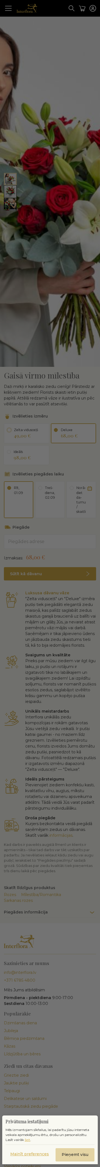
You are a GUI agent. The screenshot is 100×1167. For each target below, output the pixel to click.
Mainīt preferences (29, 1153)
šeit (27, 1140)
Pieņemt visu (75, 1154)
